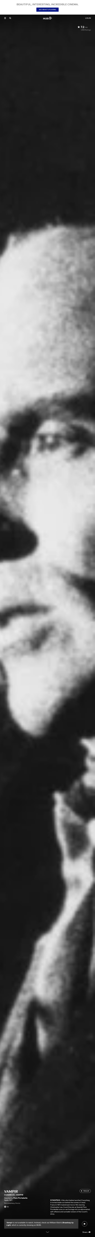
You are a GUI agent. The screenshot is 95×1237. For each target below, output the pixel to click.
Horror (17, 1203)
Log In (88, 18)
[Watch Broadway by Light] (84, 1224)
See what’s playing (47, 10)
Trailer (86, 1191)
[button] (5, 18)
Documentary (9, 1203)
